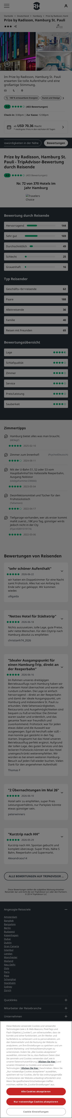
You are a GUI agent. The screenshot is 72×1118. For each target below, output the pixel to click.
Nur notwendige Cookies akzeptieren (36, 1101)
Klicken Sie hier (47, 1061)
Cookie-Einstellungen (36, 1111)
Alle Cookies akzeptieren (36, 1091)
